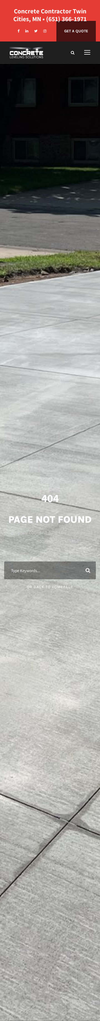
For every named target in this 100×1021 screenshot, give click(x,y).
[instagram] (44, 31)
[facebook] (18, 31)
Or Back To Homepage (50, 587)
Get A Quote (76, 31)
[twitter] (36, 31)
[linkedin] (26, 31)
